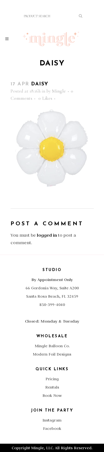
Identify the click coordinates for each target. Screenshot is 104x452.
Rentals (52, 387)
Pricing (52, 378)
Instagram (52, 420)
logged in (47, 235)
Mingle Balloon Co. (52, 345)
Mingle (59, 91)
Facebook (52, 428)
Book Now (52, 395)
